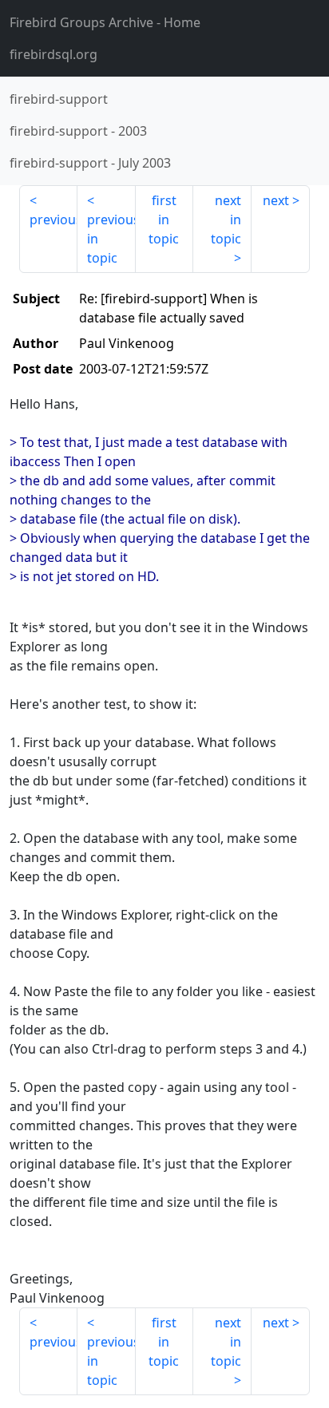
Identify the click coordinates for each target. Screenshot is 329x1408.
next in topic (226, 219)
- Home (105, 22)
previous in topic (111, 239)
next (276, 200)
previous (53, 219)
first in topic (164, 219)
